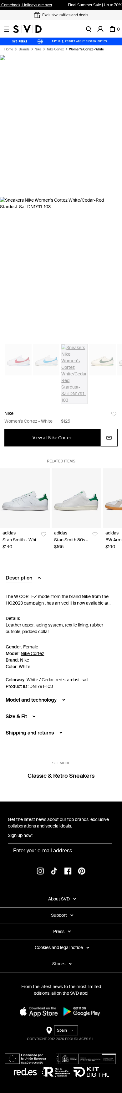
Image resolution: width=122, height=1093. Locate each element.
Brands (24, 49)
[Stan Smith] (25, 498)
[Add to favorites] (114, 414)
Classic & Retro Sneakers (61, 776)
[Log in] (100, 29)
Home (8, 49)
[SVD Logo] (27, 29)
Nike (38, 49)
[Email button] (109, 437)
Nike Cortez (55, 49)
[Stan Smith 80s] (77, 498)
